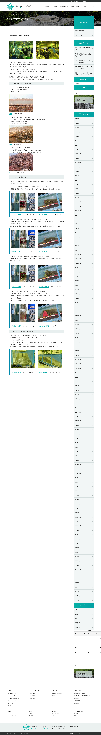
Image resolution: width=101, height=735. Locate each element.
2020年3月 (78, 451)
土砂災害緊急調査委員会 (57, 693)
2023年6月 (78, 280)
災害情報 (77, 623)
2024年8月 (78, 219)
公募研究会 (54, 697)
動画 (10, 113)
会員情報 (76, 1)
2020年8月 (78, 429)
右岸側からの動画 (43, 372)
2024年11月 (78, 206)
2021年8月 (78, 377)
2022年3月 (78, 346)
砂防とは (76, 713)
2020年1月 (78, 460)
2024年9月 (78, 215)
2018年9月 (78, 530)
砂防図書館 (76, 703)
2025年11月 (78, 158)
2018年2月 (78, 561)
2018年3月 (78, 556)
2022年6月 (78, 333)
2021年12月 (78, 359)
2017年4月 (78, 596)
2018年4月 (78, 552)
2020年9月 (78, 425)
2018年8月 (78, 534)
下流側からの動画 (16, 214)
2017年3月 (78, 600)
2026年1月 (78, 149)
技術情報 (54, 711)
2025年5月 (78, 180)
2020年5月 (78, 442)
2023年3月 (78, 294)
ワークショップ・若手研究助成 (58, 692)
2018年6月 (78, 543)
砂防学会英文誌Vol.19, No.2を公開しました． (83, 48)
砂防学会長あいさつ (12, 692)
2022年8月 (78, 324)
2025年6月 (78, 175)
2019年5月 (78, 495)
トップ (40, 6)
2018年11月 (78, 521)
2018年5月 (78, 547)
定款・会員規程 (11, 701)
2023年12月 (78, 254)
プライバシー (10, 707)
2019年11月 (78, 469)
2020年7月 (78, 434)
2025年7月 (78, 171)
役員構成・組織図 (11, 697)
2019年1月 (78, 512)
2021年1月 (78, 407)
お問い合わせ (83, 1)
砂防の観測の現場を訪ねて (79, 701)
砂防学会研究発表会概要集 (79, 693)
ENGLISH (90, 1)
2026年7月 (78, 123)
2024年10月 (78, 210)
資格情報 (31, 713)
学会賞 (84, 6)
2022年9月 (78, 320)
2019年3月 (78, 504)
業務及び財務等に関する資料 (13, 698)
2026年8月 (78, 118)
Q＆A (75, 715)
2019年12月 (78, 464)
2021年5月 (78, 390)
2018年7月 (78, 539)
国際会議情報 (32, 698)
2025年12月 (78, 154)
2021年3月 (78, 399)
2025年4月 (78, 184)
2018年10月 (78, 526)
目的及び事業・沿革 (12, 693)
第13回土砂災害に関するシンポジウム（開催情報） (83, 67)
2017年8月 (78, 578)
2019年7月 (78, 486)
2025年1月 (78, 197)
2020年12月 (78, 412)
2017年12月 (78, 569)
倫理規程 (9, 705)
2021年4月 (78, 394)
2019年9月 (78, 477)
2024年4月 (78, 237)
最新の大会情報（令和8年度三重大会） (38, 692)
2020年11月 (78, 416)
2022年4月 (78, 342)
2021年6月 (78, 385)
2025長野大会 (33, 693)
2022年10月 (78, 315)
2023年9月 (78, 267)
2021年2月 (78, 403)
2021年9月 (78, 372)
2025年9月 (78, 167)
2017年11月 (78, 574)
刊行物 (77, 618)
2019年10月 (78, 473)
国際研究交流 (54, 695)
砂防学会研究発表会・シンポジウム (37, 697)
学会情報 (47, 6)
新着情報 (77, 614)
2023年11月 (78, 259)
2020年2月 (78, 456)
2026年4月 (78, 136)
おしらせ (77, 609)
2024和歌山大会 (33, 695)
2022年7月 (78, 329)
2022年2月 (78, 350)
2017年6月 (78, 587)
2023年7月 (78, 276)
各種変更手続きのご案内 (13, 715)
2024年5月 (78, 232)
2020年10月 (78, 420)
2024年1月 (78, 250)
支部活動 (91, 6)
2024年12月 (78, 202)
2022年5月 (78, 337)
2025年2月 (78, 193)
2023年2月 (78, 298)
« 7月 (75, 665)
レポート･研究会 (75, 6)
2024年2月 (78, 245)
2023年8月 (78, 272)
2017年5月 (78, 591)
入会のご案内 (10, 713)
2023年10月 (78, 263)
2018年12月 (78, 517)
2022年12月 (78, 307)
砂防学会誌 (76, 692)
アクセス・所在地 (11, 695)
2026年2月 (78, 145)
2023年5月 (78, 285)
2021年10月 (78, 368)
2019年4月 (78, 499)
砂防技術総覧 (77, 698)
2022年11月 (78, 311)
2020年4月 (78, 447)
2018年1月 (78, 565)
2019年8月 (78, 482)
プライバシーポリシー (25, 733)
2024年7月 (78, 224)
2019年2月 (78, 508)
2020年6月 (78, 438)
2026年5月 (78, 132)
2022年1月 (78, 355)
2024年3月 (78, 241)
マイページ (69, 1)
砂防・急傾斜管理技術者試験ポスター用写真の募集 (83, 61)
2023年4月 (78, 289)
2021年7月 (78, 381)
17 (76, 652)
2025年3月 (78, 189)
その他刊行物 (77, 700)
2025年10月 (78, 162)
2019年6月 (78, 491)
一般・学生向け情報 (78, 711)
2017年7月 (78, 582)
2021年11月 (78, 364)
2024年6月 (78, 228)
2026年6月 (78, 127)
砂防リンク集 (78, 35)
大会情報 (54, 6)
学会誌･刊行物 (64, 6)
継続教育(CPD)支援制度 (12, 700)
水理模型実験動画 (79, 31)
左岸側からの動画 (44, 214)
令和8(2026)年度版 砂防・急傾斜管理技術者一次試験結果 (83, 74)
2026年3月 (78, 140)
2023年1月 (78, 302)
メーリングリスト (11, 716)
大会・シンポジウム (34, 690)
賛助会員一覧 (10, 703)
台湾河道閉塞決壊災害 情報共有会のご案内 (83, 55)
